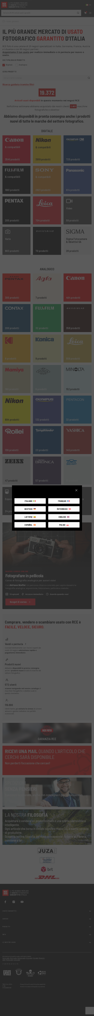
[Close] (76, 490)
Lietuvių (28, 517)
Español (28, 525)
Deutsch (28, 509)
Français (62, 501)
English (62, 517)
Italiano (28, 501)
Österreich (62, 509)
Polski (62, 525)
